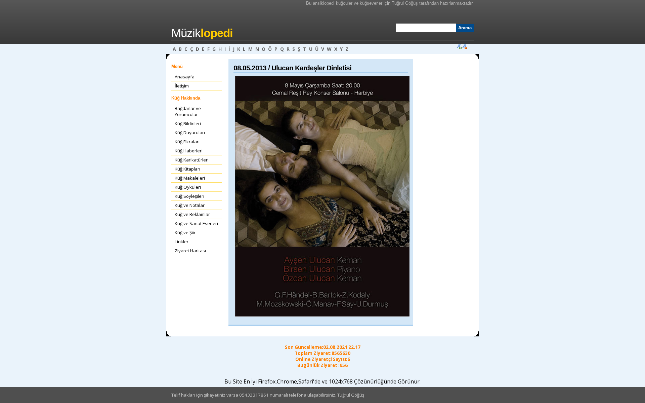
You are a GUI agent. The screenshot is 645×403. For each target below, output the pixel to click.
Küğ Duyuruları (190, 133)
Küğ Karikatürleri (192, 160)
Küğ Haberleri (189, 151)
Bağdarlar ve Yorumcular (188, 111)
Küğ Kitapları (187, 169)
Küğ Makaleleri (190, 178)
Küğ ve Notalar (190, 205)
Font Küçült (464, 46)
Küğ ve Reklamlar (192, 214)
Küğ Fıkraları (187, 142)
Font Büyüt (459, 46)
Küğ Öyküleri (188, 187)
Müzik (202, 33)
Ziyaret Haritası (190, 251)
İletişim (182, 86)
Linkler (181, 242)
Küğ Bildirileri (188, 123)
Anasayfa (185, 77)
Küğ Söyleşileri (189, 196)
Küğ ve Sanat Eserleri (196, 223)
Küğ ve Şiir (185, 232)
